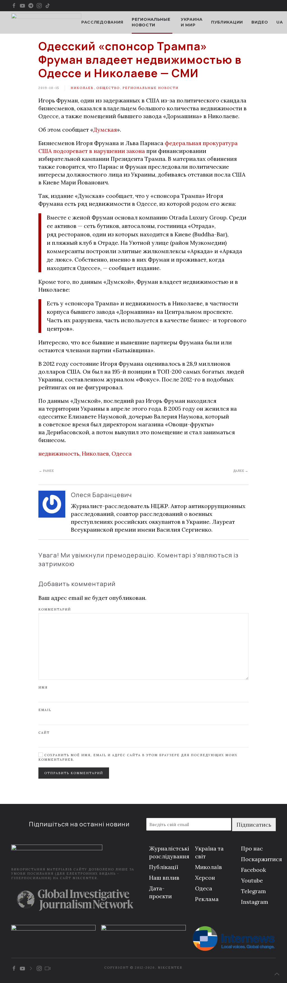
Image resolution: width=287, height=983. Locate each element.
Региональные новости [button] (151, 22)
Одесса (122, 453)
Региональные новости (150, 88)
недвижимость (58, 453)
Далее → (240, 471)
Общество (108, 88)
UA (279, 22)
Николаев (82, 88)
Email (44, 710)
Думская (105, 129)
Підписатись (254, 824)
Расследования (102, 22)
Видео (259, 22)
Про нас (252, 848)
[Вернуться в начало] (46, 22)
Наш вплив (164, 877)
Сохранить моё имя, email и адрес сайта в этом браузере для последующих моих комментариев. (137, 757)
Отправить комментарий (73, 773)
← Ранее (46, 471)
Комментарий (54, 609)
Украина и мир (192, 22)
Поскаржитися (261, 859)
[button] (276, 974)
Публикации (227, 22)
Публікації (163, 866)
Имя (43, 687)
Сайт (44, 733)
